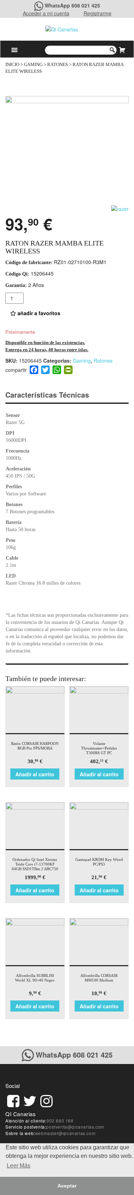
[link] (13, 1100)
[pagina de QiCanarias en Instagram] (46, 1100)
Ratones (57, 64)
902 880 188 (60, 1121)
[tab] (53, 395)
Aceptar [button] (67, 1186)
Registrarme (97, 13)
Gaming (33, 64)
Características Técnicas (47, 394)
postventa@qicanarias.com (75, 1127)
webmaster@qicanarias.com (65, 1133)
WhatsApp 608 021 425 (72, 5)
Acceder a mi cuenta (46, 13)
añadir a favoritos (38, 313)
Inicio (12, 64)
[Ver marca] (120, 208)
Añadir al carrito (34, 774)
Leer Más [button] (18, 1166)
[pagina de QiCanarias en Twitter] (29, 1100)
